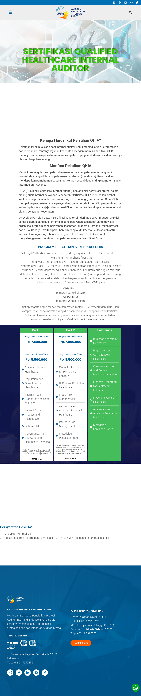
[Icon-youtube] (36, 672)
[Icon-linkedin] (27, 672)
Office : (11, 648)
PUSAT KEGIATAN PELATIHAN (86, 610)
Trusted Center (17, 635)
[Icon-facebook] (19, 672)
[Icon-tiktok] (45, 672)
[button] (130, 12)
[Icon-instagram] (10, 672)
